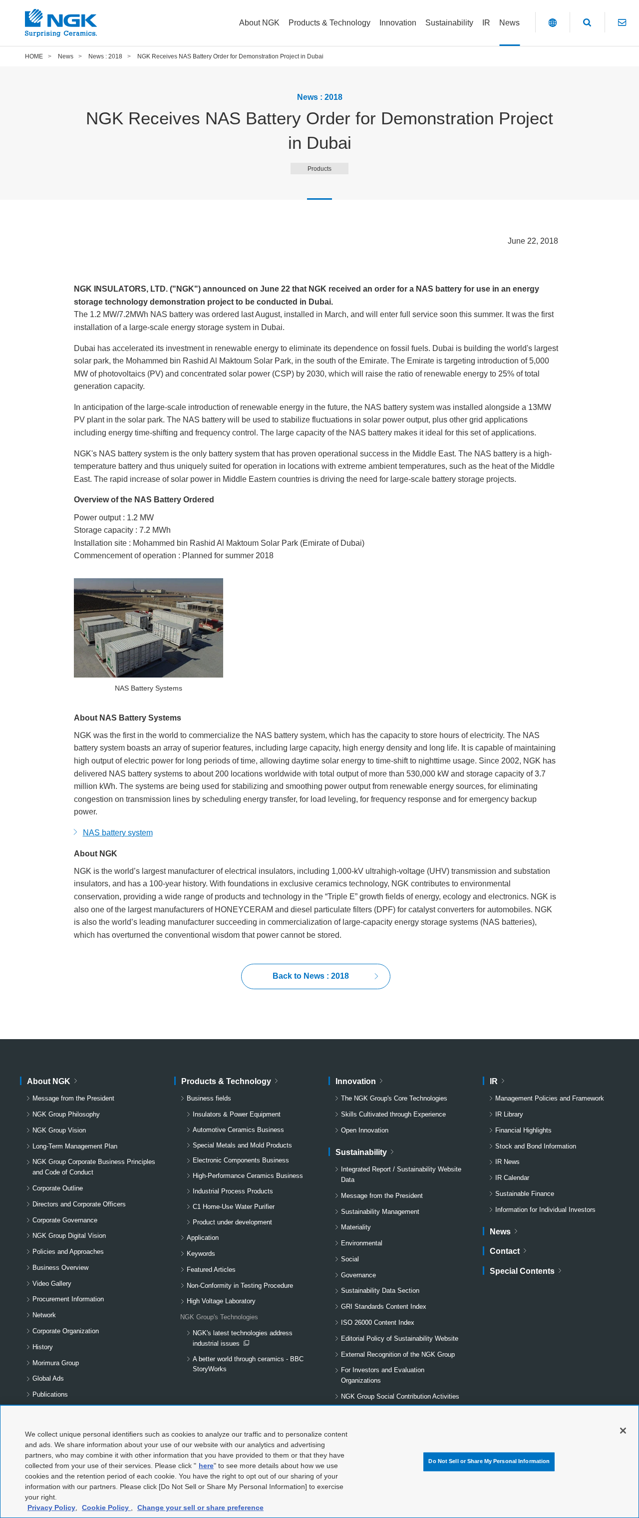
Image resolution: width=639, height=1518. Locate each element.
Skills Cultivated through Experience (393, 1114)
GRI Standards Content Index (383, 1306)
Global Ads (48, 1378)
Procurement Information (68, 1299)
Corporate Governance (64, 1220)
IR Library (509, 1114)
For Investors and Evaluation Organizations (382, 1375)
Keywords (201, 1253)
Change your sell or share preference (200, 1508)
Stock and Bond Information (535, 1146)
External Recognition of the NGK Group (398, 1354)
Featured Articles (211, 1269)
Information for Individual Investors (545, 1209)
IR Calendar (512, 1177)
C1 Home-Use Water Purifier (234, 1206)
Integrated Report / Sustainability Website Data (401, 1174)
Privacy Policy (51, 1508)
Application (203, 1237)
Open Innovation (364, 1130)
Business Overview (60, 1267)
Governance (358, 1275)
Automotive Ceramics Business (238, 1130)
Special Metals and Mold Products (242, 1145)
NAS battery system (118, 832)
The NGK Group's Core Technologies (394, 1098)
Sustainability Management (380, 1211)
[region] (319, 1461)
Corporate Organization (65, 1331)
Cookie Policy (106, 1508)
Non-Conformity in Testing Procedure (240, 1285)
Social (350, 1259)
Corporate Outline (57, 1188)
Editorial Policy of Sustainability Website (399, 1338)
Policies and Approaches (68, 1251)
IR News (507, 1161)
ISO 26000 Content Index (377, 1322)
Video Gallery (51, 1283)
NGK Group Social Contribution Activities (400, 1396)
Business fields (209, 1098)
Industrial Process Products (233, 1191)
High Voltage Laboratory (221, 1301)
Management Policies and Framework (549, 1098)
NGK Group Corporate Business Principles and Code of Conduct (93, 1167)
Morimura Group (55, 1363)
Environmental (361, 1243)
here (206, 1466)
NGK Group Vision (59, 1130)
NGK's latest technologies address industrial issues (242, 1339)
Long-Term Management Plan (74, 1146)
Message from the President (73, 1098)
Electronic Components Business (241, 1160)
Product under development (232, 1222)
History (42, 1347)
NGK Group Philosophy (66, 1114)
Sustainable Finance (524, 1193)
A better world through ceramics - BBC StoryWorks (248, 1364)
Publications (50, 1394)
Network (44, 1315)
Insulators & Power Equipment (237, 1114)
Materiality (356, 1227)
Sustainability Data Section (380, 1290)
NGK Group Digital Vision (69, 1235)
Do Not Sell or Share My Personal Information (489, 1462)
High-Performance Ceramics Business (248, 1175)
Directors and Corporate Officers (79, 1204)
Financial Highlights (523, 1130)
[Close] (623, 1431)
